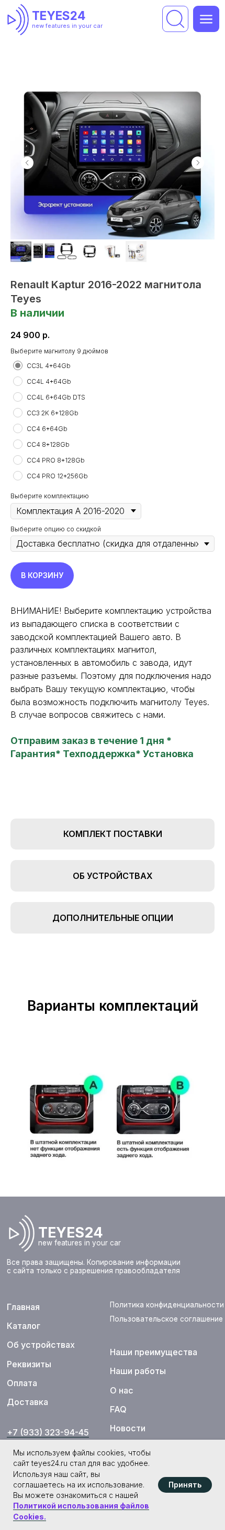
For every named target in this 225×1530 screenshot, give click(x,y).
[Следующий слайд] (198, 162)
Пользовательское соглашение (166, 1319)
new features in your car (67, 25)
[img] (20, 19)
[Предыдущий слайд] (27, 162)
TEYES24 (59, 15)
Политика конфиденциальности (167, 1305)
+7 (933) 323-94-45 (48, 1432)
